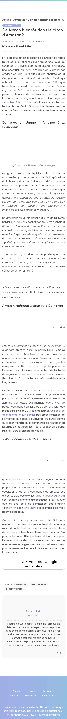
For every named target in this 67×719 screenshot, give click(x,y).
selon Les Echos (12, 102)
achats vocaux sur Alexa (50, 495)
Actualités (19, 19)
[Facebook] (57, 653)
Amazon (21, 584)
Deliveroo (39, 584)
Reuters (45, 226)
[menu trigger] (6, 6)
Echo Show (30, 507)
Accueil (6, 19)
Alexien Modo (33, 611)
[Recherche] (63, 6)
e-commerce (14, 589)
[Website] (54, 653)
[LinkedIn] (60, 653)
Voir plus (33, 615)
